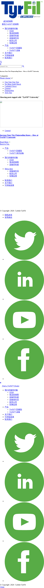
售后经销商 (14, 33)
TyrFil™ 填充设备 (16, 153)
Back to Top (5, 144)
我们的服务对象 (11, 28)
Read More (4, 142)
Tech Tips (8, 93)
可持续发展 (9, 55)
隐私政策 (8, 215)
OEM (11, 31)
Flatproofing (9, 91)
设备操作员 (14, 38)
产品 (6, 45)
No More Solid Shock (13, 84)
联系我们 (8, 58)
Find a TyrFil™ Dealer (10, 386)
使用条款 (8, 217)
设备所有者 (14, 36)
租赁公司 (13, 40)
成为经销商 (8, 21)
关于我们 (8, 53)
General (8, 88)
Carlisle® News (11, 86)
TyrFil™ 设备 (14, 50)
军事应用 (13, 43)
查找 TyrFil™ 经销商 (10, 24)
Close (2, 587)
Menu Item (9, 169)
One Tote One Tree (12, 82)
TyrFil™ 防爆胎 (15, 48)
